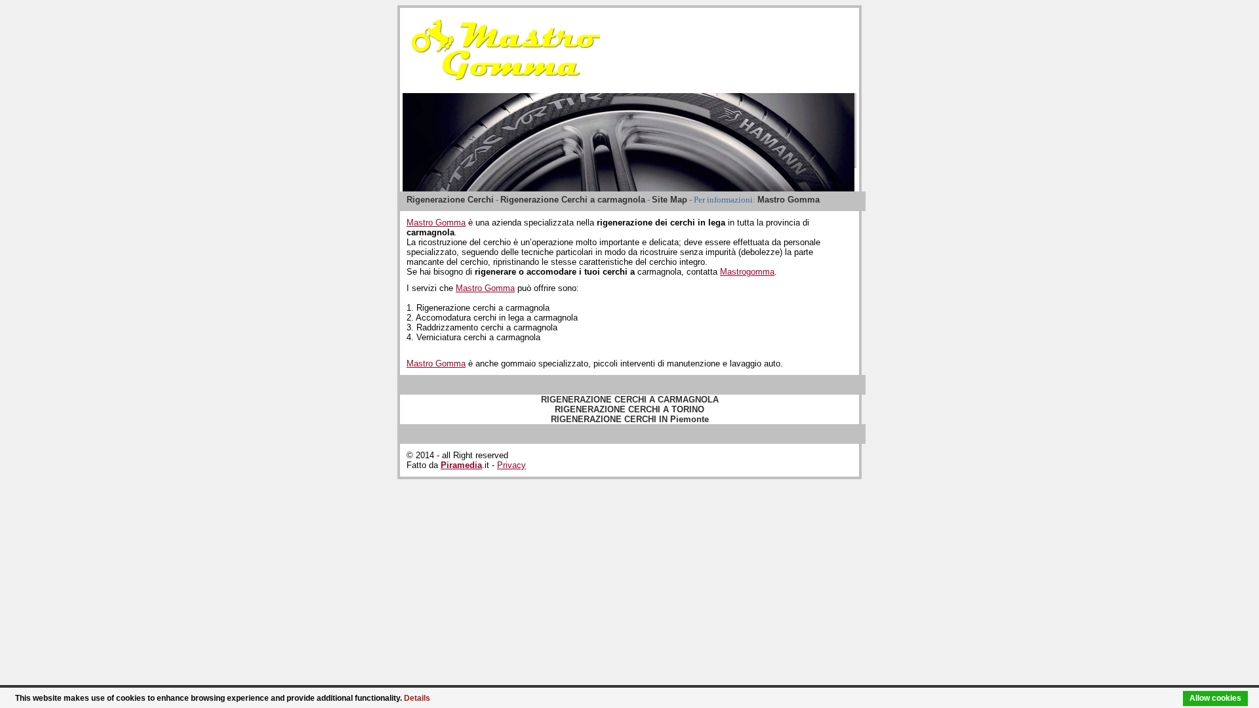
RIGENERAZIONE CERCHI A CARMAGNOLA (630, 399)
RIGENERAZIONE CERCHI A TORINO (629, 409)
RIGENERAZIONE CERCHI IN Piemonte (630, 419)
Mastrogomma (747, 272)
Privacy (511, 465)
